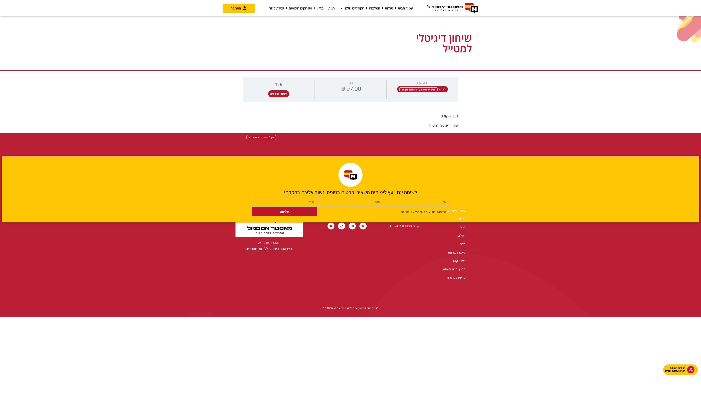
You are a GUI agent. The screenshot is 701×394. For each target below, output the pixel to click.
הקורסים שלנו (354, 8)
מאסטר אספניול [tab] (269, 245)
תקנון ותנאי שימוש (454, 269)
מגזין (320, 8)
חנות (331, 8)
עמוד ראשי (459, 210)
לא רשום (441, 89)
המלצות (374, 8)
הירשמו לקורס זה (278, 93)
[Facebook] (362, 226)
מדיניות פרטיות (456, 277)
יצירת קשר (276, 8)
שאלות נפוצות (457, 252)
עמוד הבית (405, 8)
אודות (389, 8)
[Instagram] (352, 226)
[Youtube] (330, 226)
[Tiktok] (341, 226)
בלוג (463, 244)
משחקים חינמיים (300, 8)
